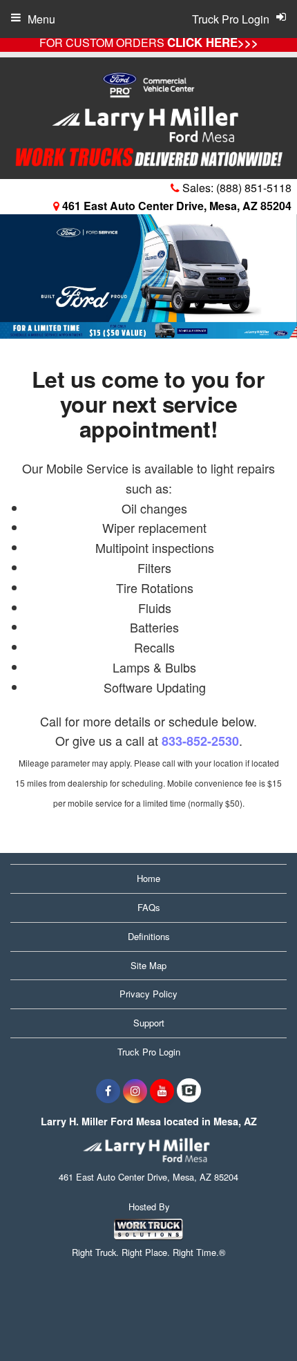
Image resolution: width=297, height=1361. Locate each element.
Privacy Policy (148, 993)
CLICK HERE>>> (212, 42)
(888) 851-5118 (253, 188)
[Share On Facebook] (108, 1091)
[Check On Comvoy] (189, 1091)
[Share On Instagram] (135, 1091)
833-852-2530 (200, 741)
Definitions (149, 936)
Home (148, 878)
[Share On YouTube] (162, 1091)
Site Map (148, 965)
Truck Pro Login (148, 1051)
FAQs (148, 907)
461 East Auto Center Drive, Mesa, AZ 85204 (175, 206)
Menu (41, 19)
